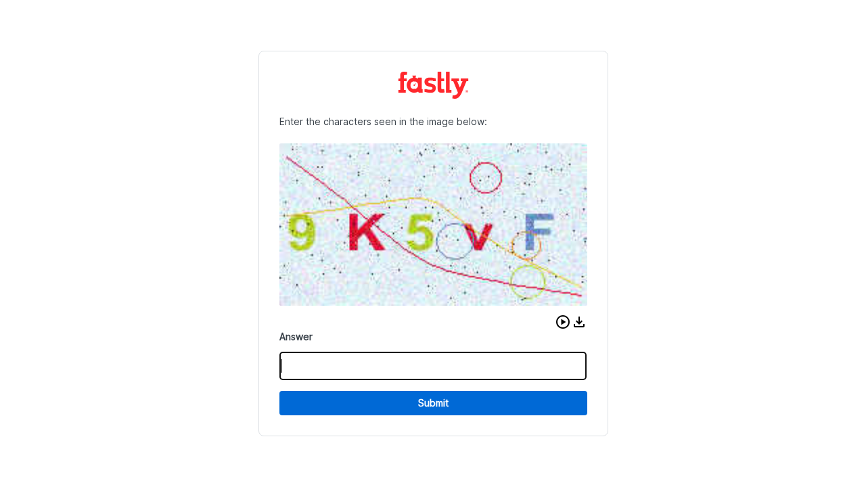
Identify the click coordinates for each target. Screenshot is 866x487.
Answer (296, 336)
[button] (563, 322)
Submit (433, 403)
